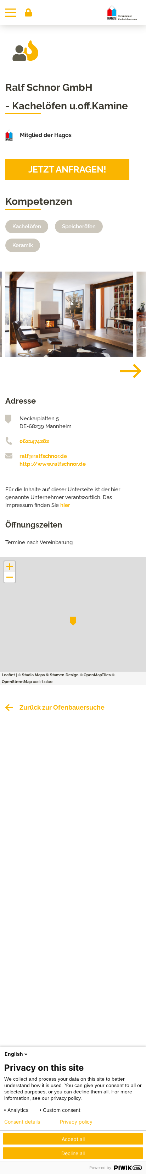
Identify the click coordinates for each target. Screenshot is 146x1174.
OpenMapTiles (97, 675)
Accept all (73, 1139)
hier (65, 505)
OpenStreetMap (17, 681)
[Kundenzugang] (28, 12)
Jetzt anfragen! (67, 169)
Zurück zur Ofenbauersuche (62, 707)
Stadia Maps (33, 675)
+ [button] (9, 566)
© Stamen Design (62, 675)
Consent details (22, 1122)
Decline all (73, 1153)
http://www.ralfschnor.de (52, 464)
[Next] (125, 371)
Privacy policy (76, 1122)
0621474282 (34, 441)
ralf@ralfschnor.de (43, 456)
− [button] (10, 577)
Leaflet (8, 675)
